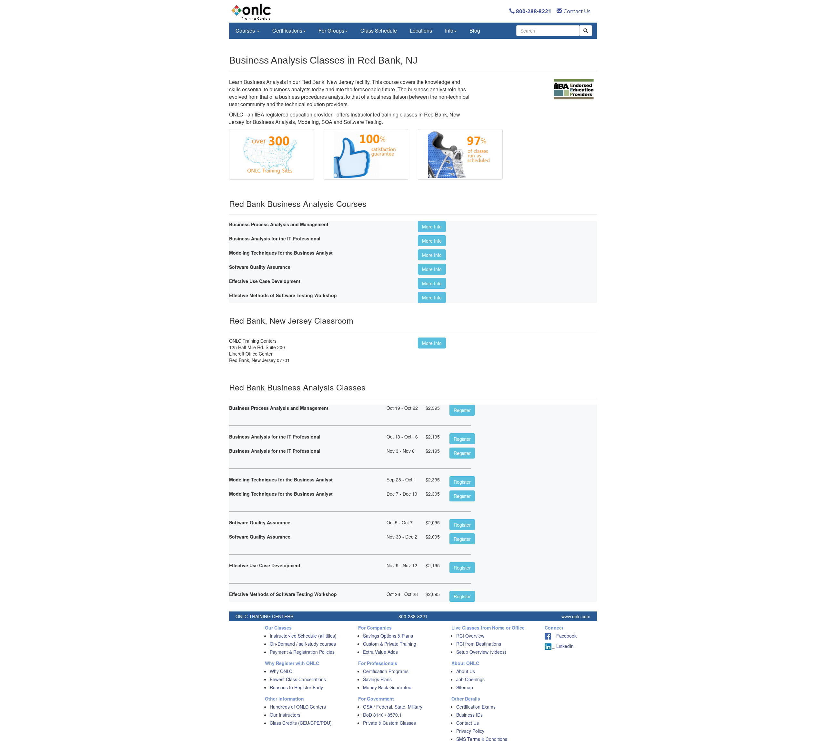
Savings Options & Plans (388, 635)
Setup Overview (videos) (481, 652)
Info (449, 30)
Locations (421, 30)
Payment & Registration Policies (302, 652)
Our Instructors (285, 715)
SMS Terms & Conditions (481, 739)
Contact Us (576, 11)
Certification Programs (385, 671)
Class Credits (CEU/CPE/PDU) (301, 723)
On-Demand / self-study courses (303, 644)
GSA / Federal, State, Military (392, 706)
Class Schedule (378, 30)
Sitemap (464, 687)
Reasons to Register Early (296, 687)
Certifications (287, 30)
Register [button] (462, 410)
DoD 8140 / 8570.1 (382, 715)
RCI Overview (470, 635)
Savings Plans (377, 679)
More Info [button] (432, 226)
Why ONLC (281, 671)
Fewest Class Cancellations (298, 679)
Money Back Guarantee (387, 687)
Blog (474, 30)
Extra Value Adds (380, 652)
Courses (246, 30)
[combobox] (547, 30)
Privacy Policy (470, 731)
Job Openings (470, 679)
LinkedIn (564, 646)
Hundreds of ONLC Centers (298, 706)
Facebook (564, 635)
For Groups (331, 30)
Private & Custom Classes (389, 723)
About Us (465, 671)
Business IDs (469, 715)
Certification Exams (476, 706)
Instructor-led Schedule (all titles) (303, 635)
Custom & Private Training (389, 644)
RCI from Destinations (478, 644)
